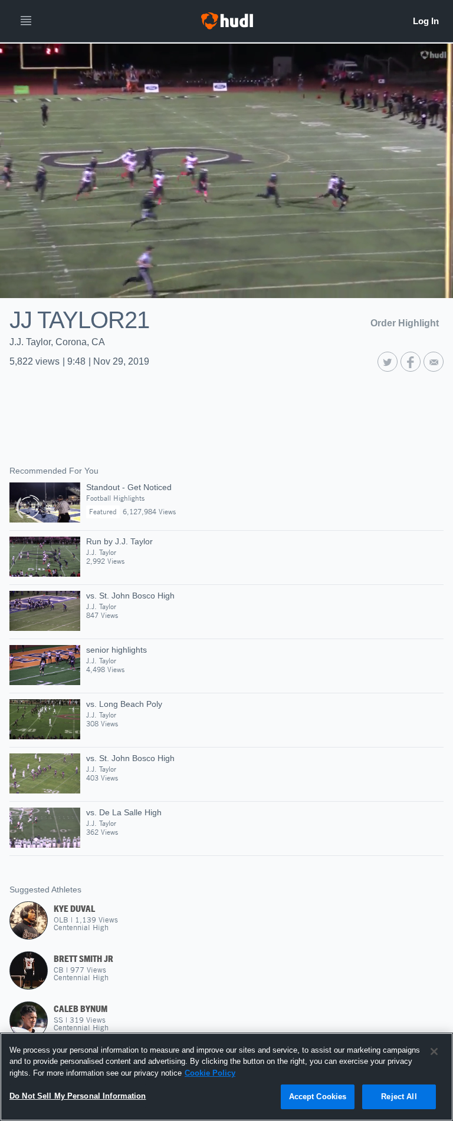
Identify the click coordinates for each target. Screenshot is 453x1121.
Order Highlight (404, 323)
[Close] (434, 1051)
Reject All (398, 1096)
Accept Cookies (318, 1096)
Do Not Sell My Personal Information (77, 1096)
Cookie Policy (210, 1073)
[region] (226, 1077)
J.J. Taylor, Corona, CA (57, 342)
